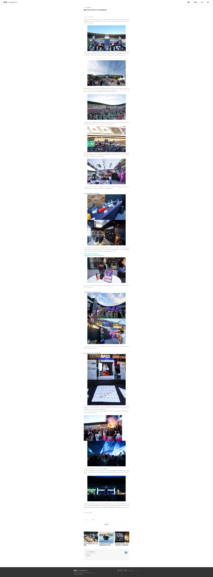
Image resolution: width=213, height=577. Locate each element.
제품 (188, 2)
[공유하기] (88, 520)
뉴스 (202, 2)
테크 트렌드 (89, 7)
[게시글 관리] (89, 520)
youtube (118, 570)
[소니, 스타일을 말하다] (10, 2)
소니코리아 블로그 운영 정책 (78, 574)
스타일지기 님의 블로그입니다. (91, 553)
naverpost (126, 570)
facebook (123, 570)
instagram (121, 570)
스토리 (195, 2)
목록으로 (106, 524)
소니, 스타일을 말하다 (90, 551)
